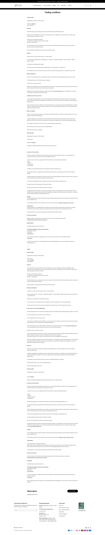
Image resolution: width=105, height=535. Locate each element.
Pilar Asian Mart (20, 530)
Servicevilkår (61, 511)
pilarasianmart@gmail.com (47, 509)
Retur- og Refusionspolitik (64, 509)
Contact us (61, 505)
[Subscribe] (36, 510)
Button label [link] (73, 491)
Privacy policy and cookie (64, 507)
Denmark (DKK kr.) (19, 527)
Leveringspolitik (62, 516)
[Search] (85, 5)
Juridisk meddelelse (63, 513)
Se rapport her (82, 510)
